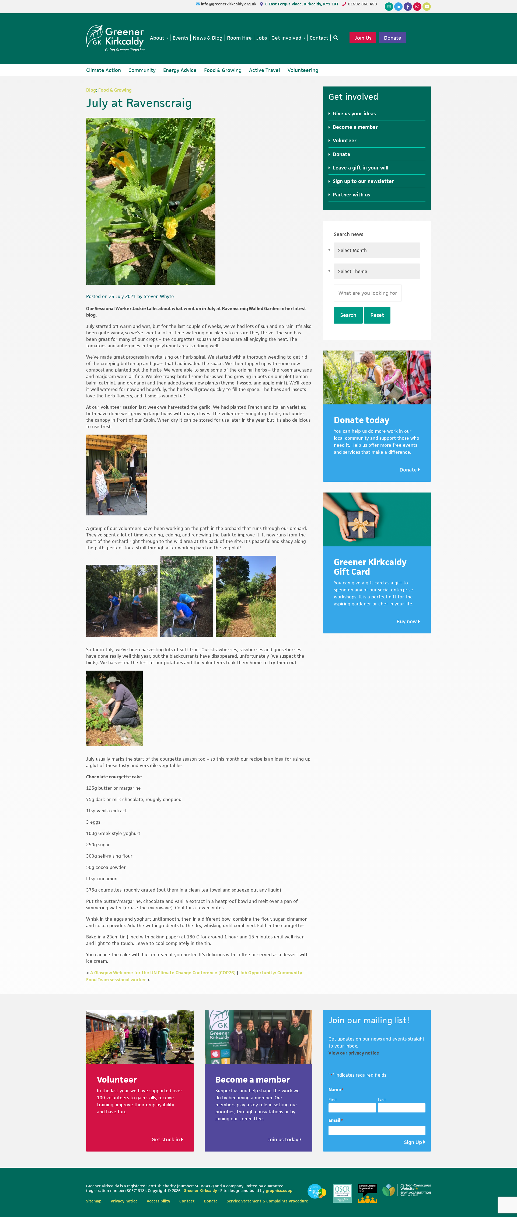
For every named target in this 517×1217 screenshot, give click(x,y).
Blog (91, 90)
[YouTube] (426, 6)
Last (382, 1099)
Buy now (407, 621)
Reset (377, 315)
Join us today (283, 1139)
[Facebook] (408, 6)
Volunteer (345, 140)
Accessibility (158, 1201)
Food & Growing (115, 90)
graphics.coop (279, 1190)
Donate (392, 37)
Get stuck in (166, 1139)
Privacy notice (124, 1201)
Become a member (355, 127)
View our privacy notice (354, 1053)
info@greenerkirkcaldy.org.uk (229, 3)
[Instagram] (417, 6)
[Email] (389, 6)
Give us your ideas (354, 113)
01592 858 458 (362, 3)
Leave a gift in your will (360, 167)
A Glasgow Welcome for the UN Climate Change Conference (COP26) (163, 973)
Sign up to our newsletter (363, 181)
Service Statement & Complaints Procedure (267, 1201)
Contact (187, 1201)
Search (348, 315)
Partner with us (351, 194)
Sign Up (413, 1142)
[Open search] (335, 37)
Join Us (363, 37)
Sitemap (94, 1201)
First (333, 1099)
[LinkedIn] (398, 6)
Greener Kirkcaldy (115, 36)
